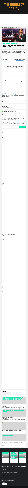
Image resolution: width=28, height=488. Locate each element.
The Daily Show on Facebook (6, 91)
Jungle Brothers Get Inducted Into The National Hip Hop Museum (10, 120)
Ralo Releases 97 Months (8, 182)
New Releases (15, 410)
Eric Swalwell (13, 64)
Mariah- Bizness (7, 337)
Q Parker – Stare (4, 469)
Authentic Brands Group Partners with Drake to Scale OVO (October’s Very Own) (12, 442)
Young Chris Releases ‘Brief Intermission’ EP (8, 417)
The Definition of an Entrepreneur (6, 399)
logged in (6, 107)
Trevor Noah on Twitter (20, 91)
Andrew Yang (12, 61)
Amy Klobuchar (8, 61)
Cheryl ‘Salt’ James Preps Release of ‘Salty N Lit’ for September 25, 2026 (11, 430)
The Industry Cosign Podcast (18, 399)
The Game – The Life (4, 475)
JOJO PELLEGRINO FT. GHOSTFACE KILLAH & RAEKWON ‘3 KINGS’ (7, 101)
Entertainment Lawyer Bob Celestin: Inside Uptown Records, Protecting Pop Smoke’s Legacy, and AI (13, 405)
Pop (10, 398)
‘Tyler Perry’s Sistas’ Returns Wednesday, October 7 (8, 480)
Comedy (6, 43)
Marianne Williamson (20, 61)
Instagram (13, 92)
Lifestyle (9, 43)
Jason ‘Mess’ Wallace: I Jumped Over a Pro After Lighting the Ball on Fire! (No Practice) (14, 459)
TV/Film (16, 43)
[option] (5, 458)
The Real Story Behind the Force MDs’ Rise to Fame (8, 477)
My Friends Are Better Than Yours (6, 398)
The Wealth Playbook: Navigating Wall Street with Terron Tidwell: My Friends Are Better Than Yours (13, 117)
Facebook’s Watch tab (16, 94)
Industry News (9, 410)
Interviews (14, 397)
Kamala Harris (4, 61)
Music (22, 397)
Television (4, 43)
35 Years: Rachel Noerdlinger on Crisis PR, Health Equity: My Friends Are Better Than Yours (12, 112)
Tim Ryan (9, 64)
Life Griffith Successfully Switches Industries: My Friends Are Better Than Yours (11, 122)
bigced (3, 406)
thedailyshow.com (21, 88)
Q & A (12, 398)
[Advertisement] (14, 21)
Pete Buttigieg (22, 60)
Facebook (6, 92)
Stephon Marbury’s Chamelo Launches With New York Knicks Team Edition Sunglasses (22, 459)
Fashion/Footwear (7, 452)
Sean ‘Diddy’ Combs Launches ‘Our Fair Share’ (10, 234)
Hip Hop (11, 397)
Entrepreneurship (7, 397)
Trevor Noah (5, 98)
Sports (13, 456)
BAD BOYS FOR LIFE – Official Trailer (21, 100)
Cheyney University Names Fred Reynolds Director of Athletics (9, 472)
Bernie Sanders (18, 60)
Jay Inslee (6, 64)
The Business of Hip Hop (19, 398)
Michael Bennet (16, 61)
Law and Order (17, 397)
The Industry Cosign (14, 6)
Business (4, 397)
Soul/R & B (15, 398)
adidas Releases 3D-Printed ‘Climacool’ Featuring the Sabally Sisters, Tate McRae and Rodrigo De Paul (5, 460)
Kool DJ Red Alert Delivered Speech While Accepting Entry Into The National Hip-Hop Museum (13, 123)
